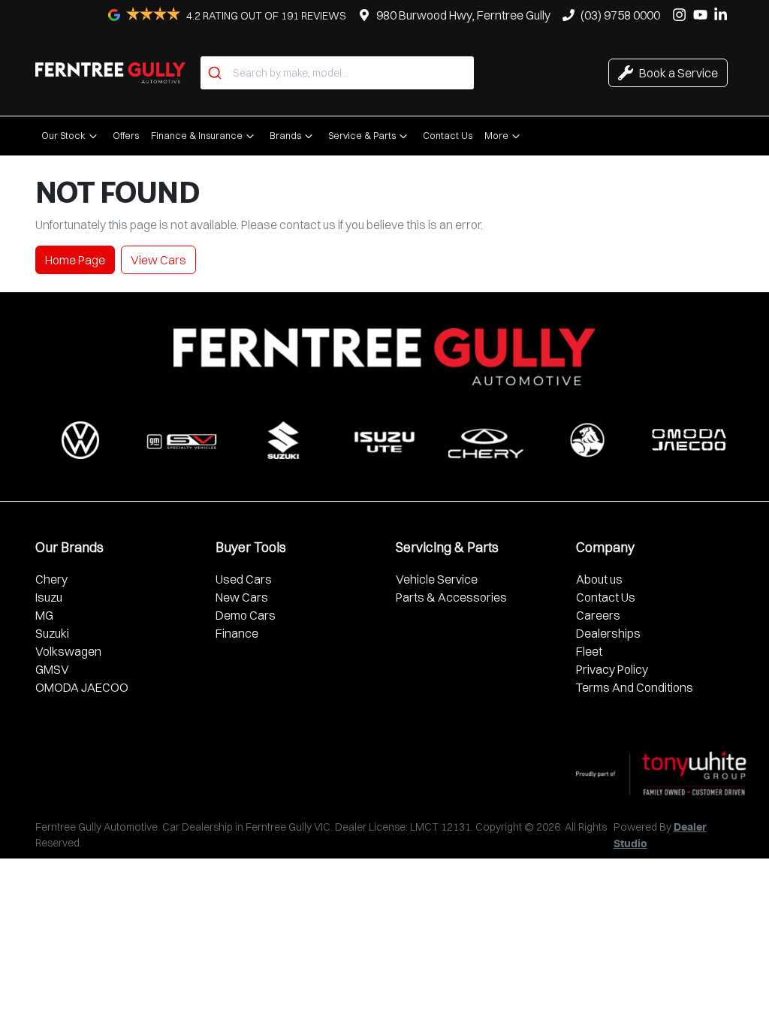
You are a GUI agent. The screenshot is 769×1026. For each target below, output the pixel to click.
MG (44, 615)
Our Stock (63, 135)
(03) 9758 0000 (620, 15)
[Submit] (217, 72)
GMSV (52, 669)
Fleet (589, 651)
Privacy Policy (612, 669)
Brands (285, 135)
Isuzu (48, 597)
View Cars (158, 259)
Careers (598, 615)
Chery (51, 579)
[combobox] (337, 72)
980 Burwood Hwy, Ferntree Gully (463, 15)
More (496, 135)
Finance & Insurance (197, 135)
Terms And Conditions (634, 687)
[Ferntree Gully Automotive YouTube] (703, 15)
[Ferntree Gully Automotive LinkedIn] (723, 15)
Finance (237, 633)
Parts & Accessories (451, 597)
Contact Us (447, 135)
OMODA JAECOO (81, 687)
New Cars (242, 597)
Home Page (75, 259)
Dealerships (608, 633)
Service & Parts (362, 135)
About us (599, 579)
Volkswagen (68, 651)
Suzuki (52, 633)
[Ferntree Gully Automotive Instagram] (682, 15)
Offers (126, 135)
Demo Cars (246, 615)
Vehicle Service (437, 579)
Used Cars (244, 579)
